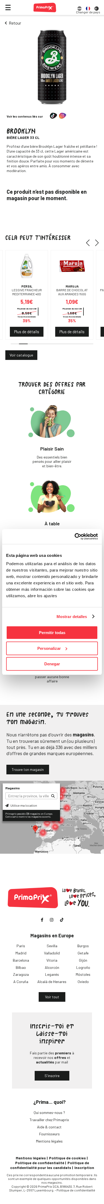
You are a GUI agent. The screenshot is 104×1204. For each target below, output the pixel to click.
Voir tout (52, 997)
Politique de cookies (67, 1158)
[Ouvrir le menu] (8, 7)
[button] (89, 242)
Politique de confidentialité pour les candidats (49, 1165)
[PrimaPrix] (44, 7)
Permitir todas (52, 632)
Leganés (52, 974)
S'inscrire (52, 1075)
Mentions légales (49, 1141)
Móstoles (83, 974)
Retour (15, 22)
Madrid (20, 953)
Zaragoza (21, 974)
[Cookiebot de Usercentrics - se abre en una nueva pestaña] (75, 536)
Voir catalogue (21, 355)
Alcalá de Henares (51, 981)
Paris (21, 945)
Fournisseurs (49, 1134)
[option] (79, 7)
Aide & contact (49, 1127)
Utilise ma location (23, 805)
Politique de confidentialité (39, 1162)
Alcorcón (52, 967)
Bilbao (21, 967)
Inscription (84, 1167)
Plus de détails (26, 331)
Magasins (12, 788)
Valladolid (52, 953)
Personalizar (49, 648)
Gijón (83, 960)
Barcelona (21, 960)
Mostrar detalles (72, 616)
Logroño (83, 967)
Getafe (83, 953)
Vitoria (51, 960)
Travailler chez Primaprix (49, 1119)
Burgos (83, 945)
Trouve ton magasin (28, 769)
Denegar (52, 664)
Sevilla (52, 945)
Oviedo (83, 981)
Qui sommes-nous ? (49, 1112)
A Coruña (20, 981)
